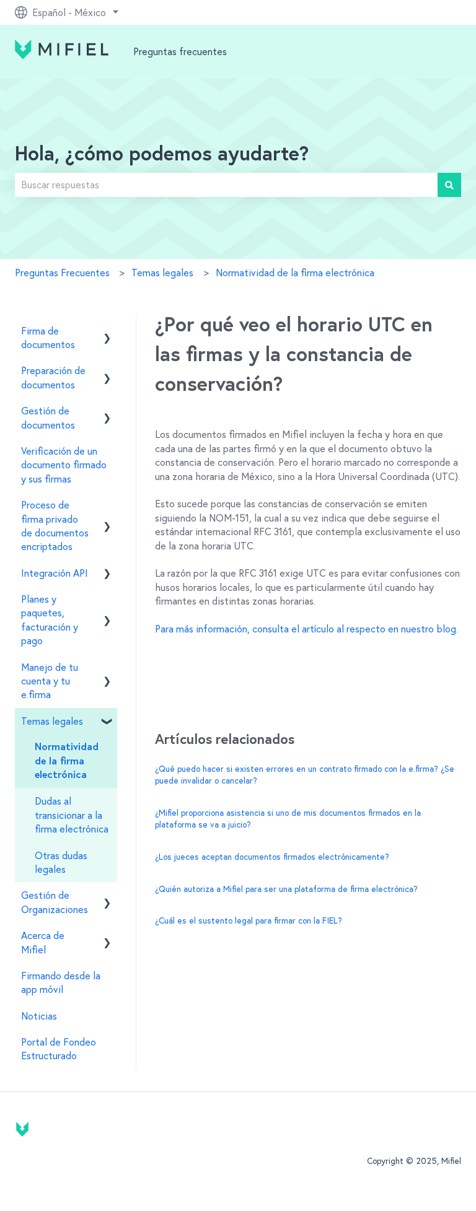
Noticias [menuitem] (39, 1016)
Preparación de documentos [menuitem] (53, 377)
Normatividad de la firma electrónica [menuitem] (67, 761)
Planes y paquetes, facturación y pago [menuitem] (49, 620)
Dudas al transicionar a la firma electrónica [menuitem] (71, 815)
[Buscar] (449, 184)
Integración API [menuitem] (54, 573)
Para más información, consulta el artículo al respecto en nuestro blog (305, 629)
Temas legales (162, 272)
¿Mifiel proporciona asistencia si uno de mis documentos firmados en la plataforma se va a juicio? (288, 819)
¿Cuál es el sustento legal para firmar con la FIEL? (248, 920)
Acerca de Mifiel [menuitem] (42, 942)
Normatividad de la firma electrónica (295, 272)
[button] (107, 331)
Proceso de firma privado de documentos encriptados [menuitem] (55, 526)
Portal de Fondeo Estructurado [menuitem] (58, 1049)
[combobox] (226, 184)
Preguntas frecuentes (180, 51)
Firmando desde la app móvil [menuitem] (60, 982)
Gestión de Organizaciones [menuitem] (54, 902)
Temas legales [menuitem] (52, 721)
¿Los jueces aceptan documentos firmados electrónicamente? (272, 856)
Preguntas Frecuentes (62, 272)
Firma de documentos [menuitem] (48, 338)
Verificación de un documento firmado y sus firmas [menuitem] (64, 465)
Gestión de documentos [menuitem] (48, 417)
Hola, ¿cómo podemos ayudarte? (162, 155)
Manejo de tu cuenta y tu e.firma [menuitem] (49, 681)
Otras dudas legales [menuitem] (61, 862)
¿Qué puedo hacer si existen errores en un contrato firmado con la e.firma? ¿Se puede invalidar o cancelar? (304, 775)
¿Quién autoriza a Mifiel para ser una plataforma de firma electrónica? (286, 888)
